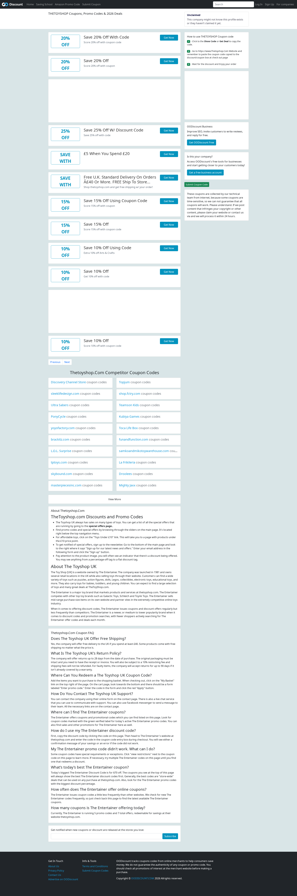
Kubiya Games (139, 416)
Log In (259, 4)
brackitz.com (70, 439)
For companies (285, 4)
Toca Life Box (139, 428)
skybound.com (72, 474)
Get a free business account (205, 172)
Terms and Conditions (95, 866)
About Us (53, 866)
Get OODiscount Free (201, 142)
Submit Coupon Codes (95, 870)
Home (30, 4)
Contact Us (54, 875)
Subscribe (170, 836)
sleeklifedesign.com (75, 393)
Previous (55, 362)
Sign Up (269, 4)
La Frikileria (137, 462)
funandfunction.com (144, 439)
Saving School (44, 4)
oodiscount (12, 4)
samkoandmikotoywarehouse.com (154, 451)
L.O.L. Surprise (71, 451)
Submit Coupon (91, 4)
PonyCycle (68, 416)
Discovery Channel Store (79, 382)
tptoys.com (69, 462)
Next (67, 362)
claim (209, 212)
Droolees (136, 474)
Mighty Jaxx (137, 485)
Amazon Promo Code (67, 4)
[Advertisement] (114, 101)
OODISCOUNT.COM (142, 878)
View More (114, 499)
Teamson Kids (139, 405)
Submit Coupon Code (197, 184)
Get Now (169, 37)
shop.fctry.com (140, 393)
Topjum (135, 382)
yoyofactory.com (73, 428)
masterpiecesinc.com (76, 485)
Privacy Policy (56, 870)
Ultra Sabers (70, 405)
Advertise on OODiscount (63, 879)
